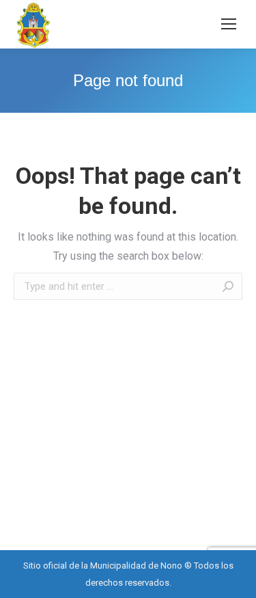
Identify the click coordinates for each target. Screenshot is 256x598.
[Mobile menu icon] (228, 24)
